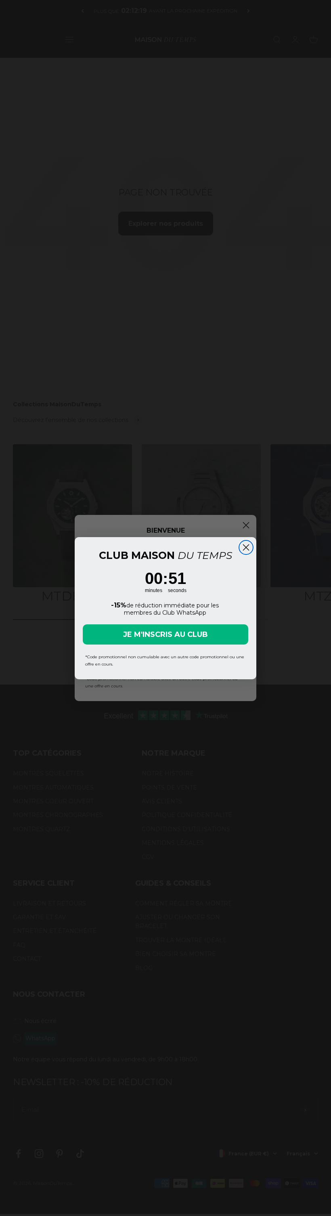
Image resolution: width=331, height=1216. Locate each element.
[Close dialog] (246, 547)
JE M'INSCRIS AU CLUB (165, 634)
